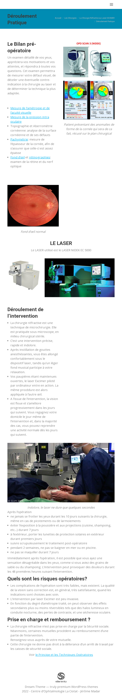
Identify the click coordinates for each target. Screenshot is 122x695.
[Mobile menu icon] (111, 4)
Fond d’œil (17, 157)
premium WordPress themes (77, 687)
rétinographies (39, 157)
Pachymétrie (19, 139)
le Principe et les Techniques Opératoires (64, 655)
